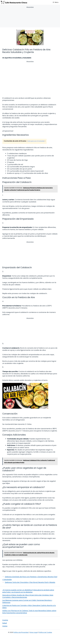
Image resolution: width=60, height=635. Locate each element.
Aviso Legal (34, 632)
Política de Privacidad (20, 632)
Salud (4, 623)
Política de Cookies (45, 632)
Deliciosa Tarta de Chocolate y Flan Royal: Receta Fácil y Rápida (30, 582)
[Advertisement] (30, 17)
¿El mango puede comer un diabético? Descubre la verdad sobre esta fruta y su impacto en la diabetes (28, 591)
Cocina (5, 620)
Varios (4, 626)
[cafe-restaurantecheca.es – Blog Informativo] (14, 2)
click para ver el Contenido (36, 141)
